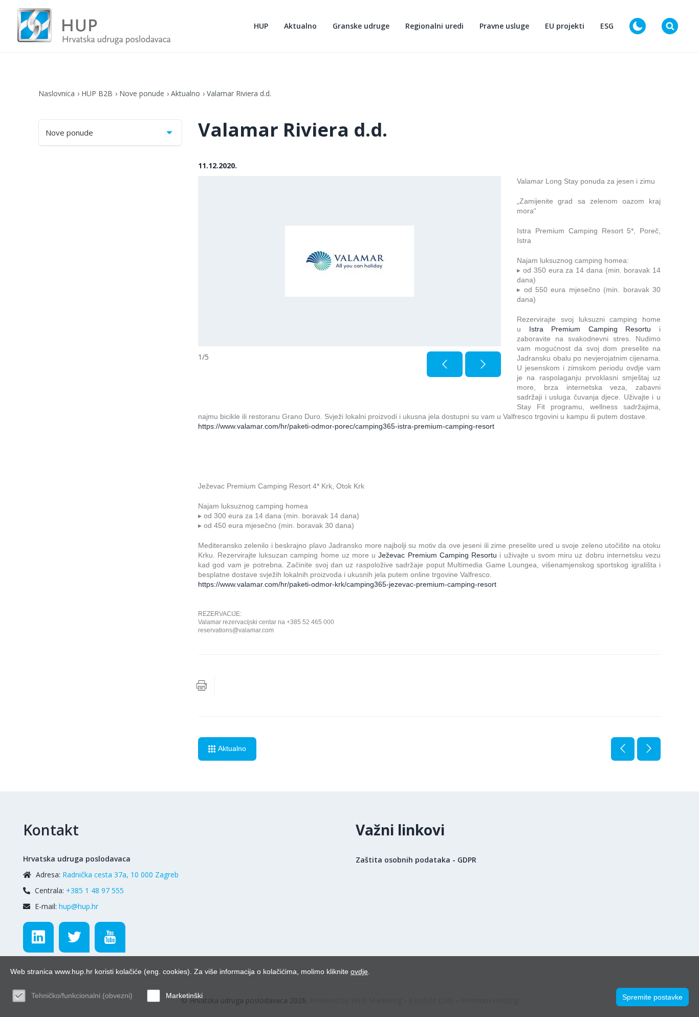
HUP (261, 26)
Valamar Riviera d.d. (239, 93)
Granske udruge (361, 26)
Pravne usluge (504, 26)
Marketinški (184, 995)
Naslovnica (56, 93)
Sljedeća (649, 749)
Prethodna (623, 749)
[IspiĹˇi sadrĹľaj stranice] (201, 685)
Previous (445, 364)
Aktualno (300, 26)
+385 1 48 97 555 (95, 890)
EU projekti (564, 26)
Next (483, 364)
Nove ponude (141, 93)
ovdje (359, 971)
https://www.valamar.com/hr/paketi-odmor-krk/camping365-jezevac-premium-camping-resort (347, 584)
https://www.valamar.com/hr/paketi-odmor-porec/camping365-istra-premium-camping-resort (346, 426)
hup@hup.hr (78, 906)
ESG (607, 26)
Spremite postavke (652, 997)
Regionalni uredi (434, 26)
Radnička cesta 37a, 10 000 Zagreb (120, 874)
